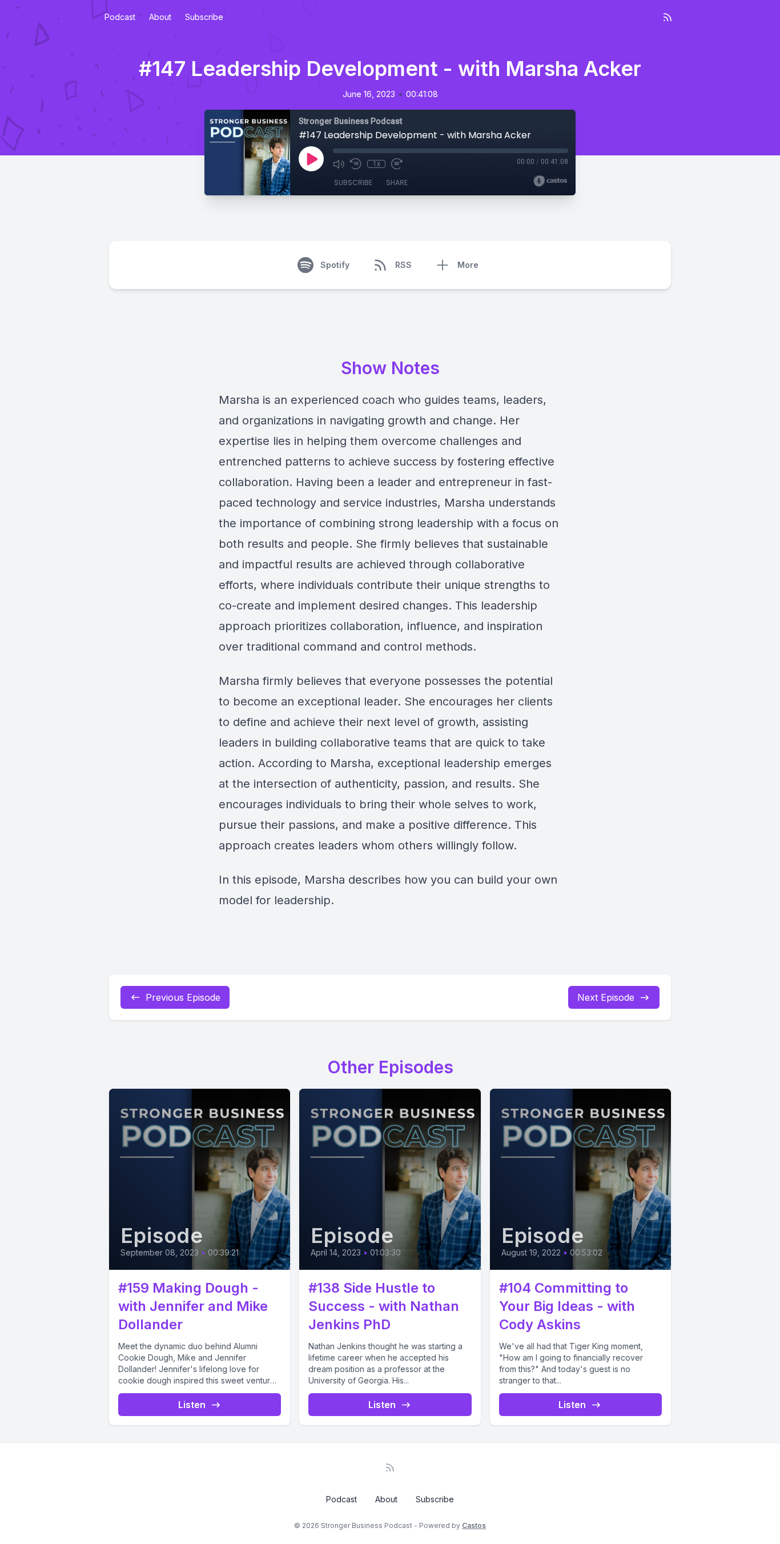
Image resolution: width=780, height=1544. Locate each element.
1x (376, 164)
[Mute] (338, 164)
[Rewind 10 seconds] (355, 164)
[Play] (311, 158)
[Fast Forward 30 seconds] (397, 164)
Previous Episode (183, 997)
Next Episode (605, 997)
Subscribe (204, 17)
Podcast (119, 17)
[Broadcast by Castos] (550, 181)
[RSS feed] (667, 17)
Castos (474, 1525)
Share (397, 182)
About (160, 17)
